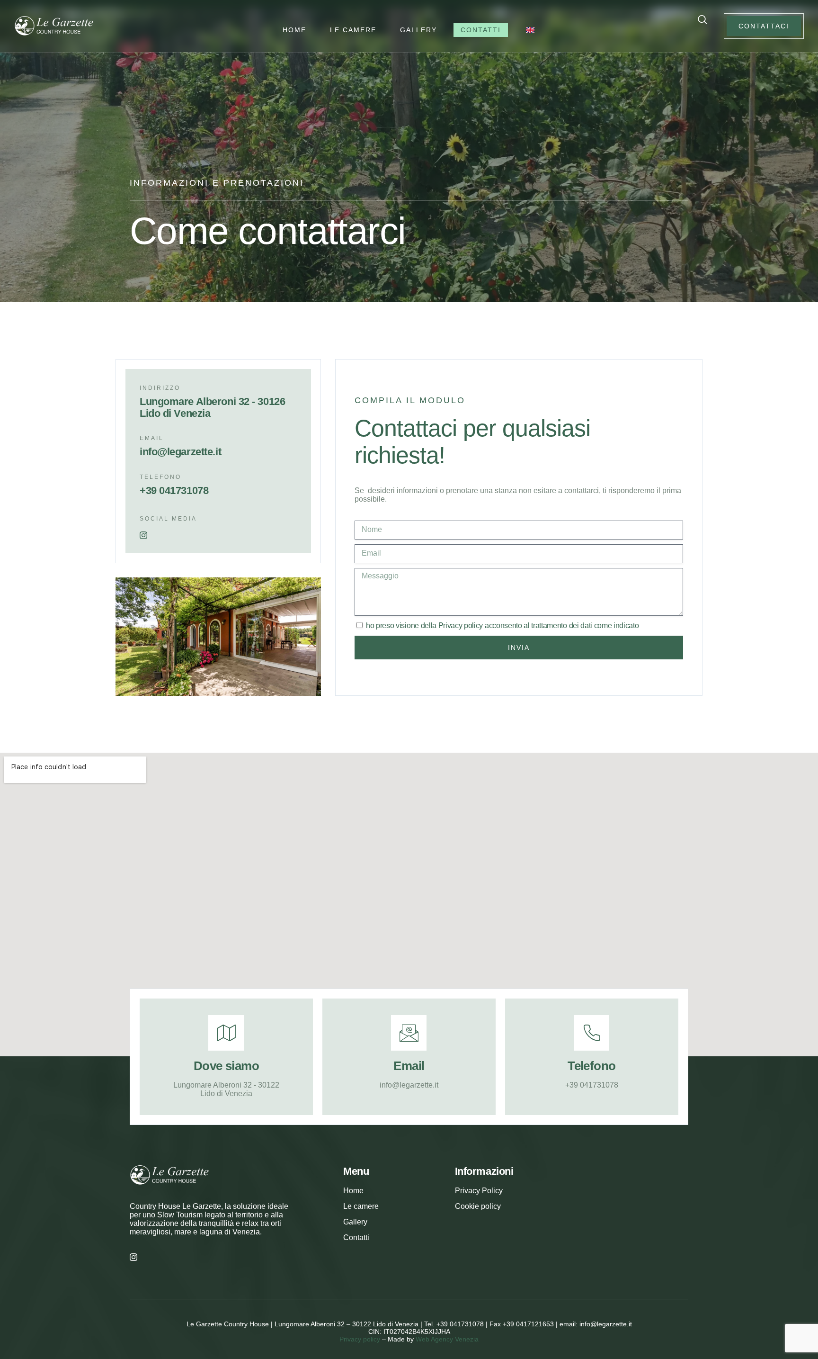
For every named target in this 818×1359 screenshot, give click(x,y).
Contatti (481, 30)
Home (294, 30)
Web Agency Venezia (447, 1339)
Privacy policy (460, 625)
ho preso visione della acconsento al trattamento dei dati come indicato (502, 625)
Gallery (418, 30)
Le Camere (353, 30)
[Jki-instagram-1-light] (143, 535)
